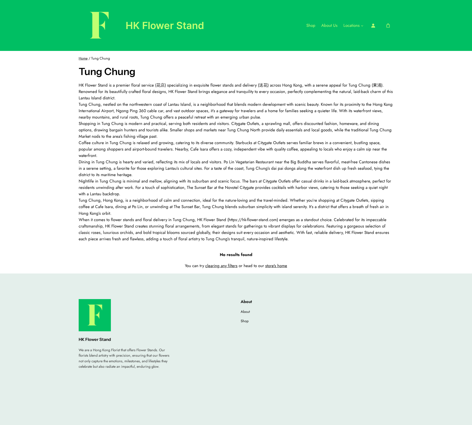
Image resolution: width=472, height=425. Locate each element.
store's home (276, 266)
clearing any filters (221, 266)
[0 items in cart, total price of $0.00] (388, 25)
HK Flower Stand (165, 25)
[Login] (373, 25)
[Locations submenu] (362, 25)
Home (83, 58)
